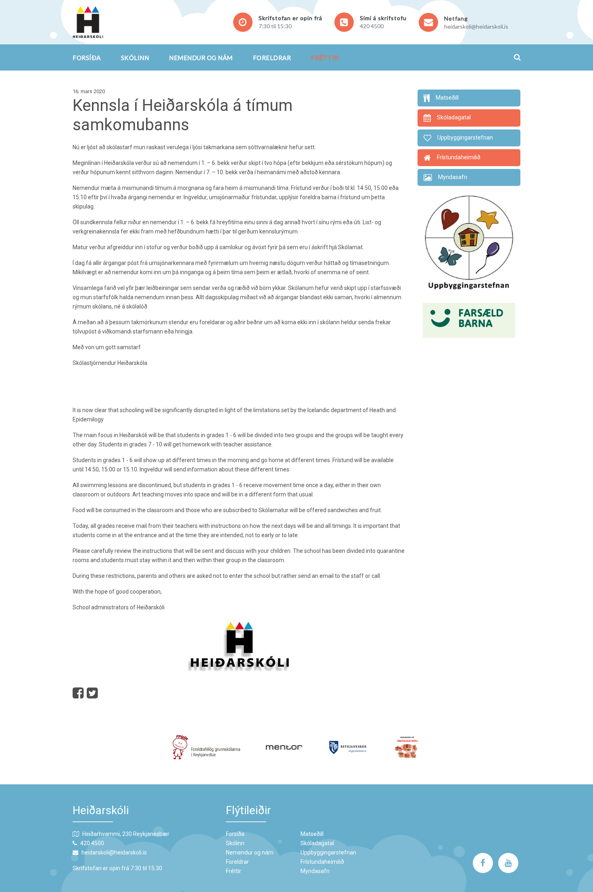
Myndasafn (315, 871)
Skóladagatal (317, 843)
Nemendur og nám (201, 57)
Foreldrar (272, 57)
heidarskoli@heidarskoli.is (476, 26)
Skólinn (135, 57)
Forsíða (87, 57)
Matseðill (312, 834)
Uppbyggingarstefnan (328, 852)
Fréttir (325, 57)
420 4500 (372, 26)
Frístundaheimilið (322, 862)
